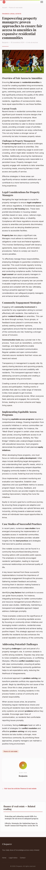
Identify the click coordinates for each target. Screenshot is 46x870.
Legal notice (13, 858)
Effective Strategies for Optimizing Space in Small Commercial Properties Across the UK (21, 824)
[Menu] (42, 2)
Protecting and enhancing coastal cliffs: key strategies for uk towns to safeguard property (21, 817)
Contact (22, 858)
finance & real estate (15, 7)
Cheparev (7, 843)
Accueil (4, 7)
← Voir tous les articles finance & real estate (19, 788)
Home (4, 858)
